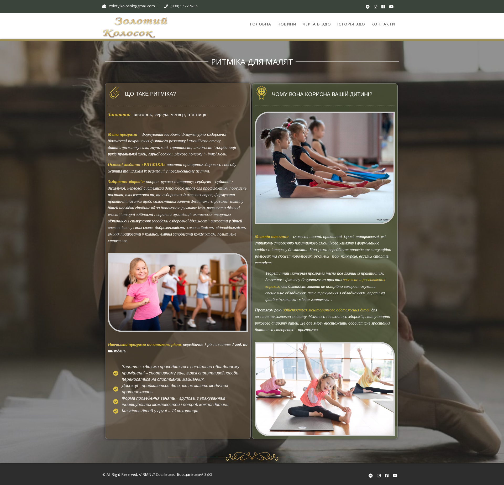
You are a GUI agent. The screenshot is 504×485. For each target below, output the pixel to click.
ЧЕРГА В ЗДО (317, 24)
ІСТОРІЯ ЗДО (351, 24)
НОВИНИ (286, 24)
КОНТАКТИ (383, 24)
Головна (260, 24)
